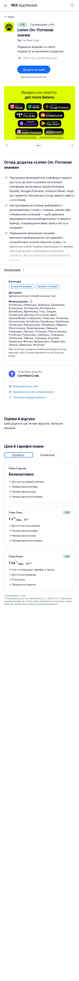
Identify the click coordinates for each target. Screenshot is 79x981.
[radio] (18, 454)
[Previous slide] (7, 145)
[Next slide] (72, 145)
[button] (31, 301)
